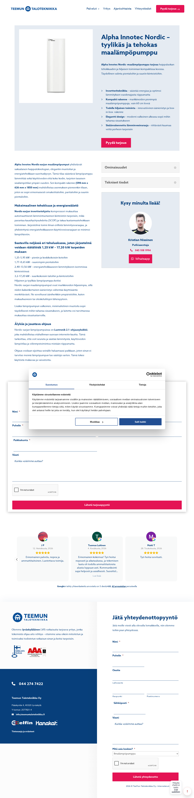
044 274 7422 (31, 684)
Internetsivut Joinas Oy (168, 786)
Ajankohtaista (122, 9)
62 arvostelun (119, 586)
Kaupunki (117, 696)
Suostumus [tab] (51, 384)
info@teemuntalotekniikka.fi (30, 714)
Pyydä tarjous (168, 9)
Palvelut (92, 9)
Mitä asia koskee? (123, 749)
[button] (17, 559)
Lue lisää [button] (97, 575)
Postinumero (153, 696)
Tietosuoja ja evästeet (23, 731)
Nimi (16, 411)
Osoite (116, 670)
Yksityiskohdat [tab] (97, 384)
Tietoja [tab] (142, 384)
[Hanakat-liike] (46, 724)
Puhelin (17, 425)
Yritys (106, 9)
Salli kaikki (140, 422)
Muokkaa (95, 422)
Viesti (15, 455)
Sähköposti (121, 703)
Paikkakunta (21, 440)
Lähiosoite (118, 682)
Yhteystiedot (143, 9)
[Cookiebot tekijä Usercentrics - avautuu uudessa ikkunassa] (148, 374)
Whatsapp (142, 259)
